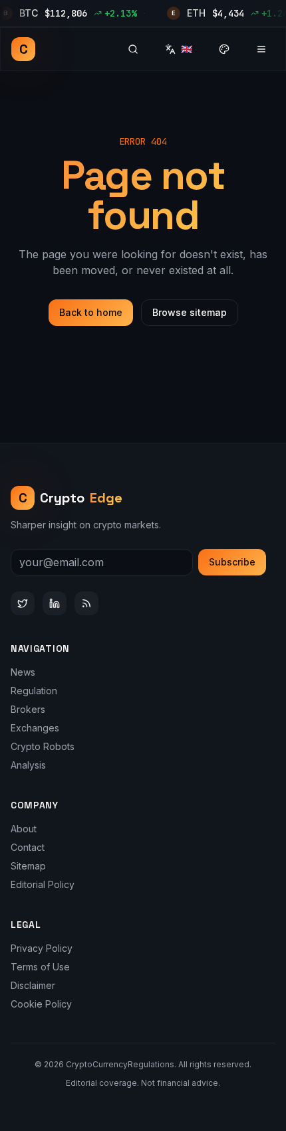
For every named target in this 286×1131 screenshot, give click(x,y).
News (23, 672)
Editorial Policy (42, 884)
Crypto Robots (42, 746)
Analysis (28, 765)
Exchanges (35, 727)
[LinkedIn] (55, 603)
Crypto (71, 497)
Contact (28, 847)
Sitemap (28, 865)
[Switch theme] (224, 49)
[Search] (133, 49)
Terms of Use (40, 966)
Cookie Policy (41, 1004)
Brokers (28, 709)
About (24, 828)
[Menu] (261, 49)
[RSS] (86, 603)
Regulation (34, 690)
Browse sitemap (189, 312)
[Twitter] (23, 603)
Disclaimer (33, 985)
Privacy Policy (41, 948)
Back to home (90, 312)
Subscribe (232, 561)
